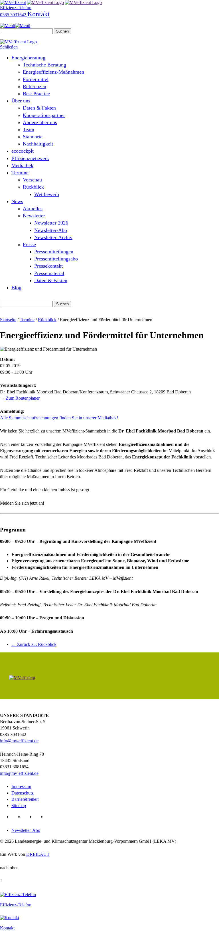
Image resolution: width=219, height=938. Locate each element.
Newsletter (34, 216)
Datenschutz (22, 793)
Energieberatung (28, 57)
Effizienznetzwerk (30, 158)
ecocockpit (22, 151)
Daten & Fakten (39, 108)
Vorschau (32, 180)
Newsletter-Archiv (53, 237)
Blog (16, 287)
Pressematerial (49, 273)
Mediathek (22, 165)
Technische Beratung (44, 65)
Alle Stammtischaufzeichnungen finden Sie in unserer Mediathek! (59, 417)
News (17, 201)
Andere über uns (40, 122)
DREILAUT (38, 854)
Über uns (20, 101)
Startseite (8, 319)
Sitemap (18, 805)
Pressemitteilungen (53, 251)
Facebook (27, 816)
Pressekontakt (48, 266)
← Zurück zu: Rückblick (33, 644)
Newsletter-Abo (50, 230)
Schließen (9, 47)
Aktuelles (32, 208)
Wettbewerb (46, 194)
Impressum (21, 786)
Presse (29, 244)
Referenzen (34, 86)
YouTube (39, 816)
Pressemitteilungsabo (56, 259)
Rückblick (33, 187)
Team (28, 129)
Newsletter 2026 (51, 223)
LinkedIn (16, 816)
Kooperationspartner (44, 115)
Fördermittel (35, 79)
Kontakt (38, 14)
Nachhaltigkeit (38, 144)
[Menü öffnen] (15, 25)
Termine (20, 172)
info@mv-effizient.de (19, 740)
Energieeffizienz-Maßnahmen (53, 72)
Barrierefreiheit (24, 799)
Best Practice (36, 93)
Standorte (32, 137)
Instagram (50, 816)
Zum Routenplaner (23, 398)
